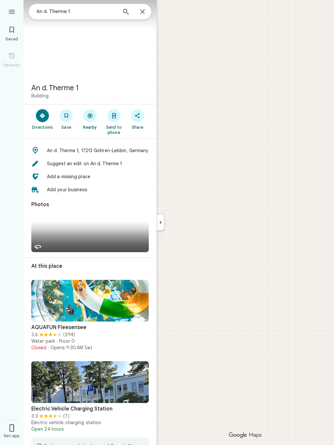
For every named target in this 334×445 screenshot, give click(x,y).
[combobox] (77, 11)
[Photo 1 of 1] (90, 301)
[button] (90, 150)
